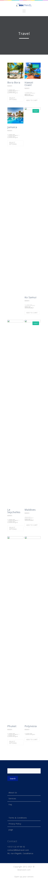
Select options (13, 99)
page (11, 829)
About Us (13, 792)
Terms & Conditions (18, 818)
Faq (10, 804)
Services (12, 798)
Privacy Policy (15, 824)
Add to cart (32, 100)
